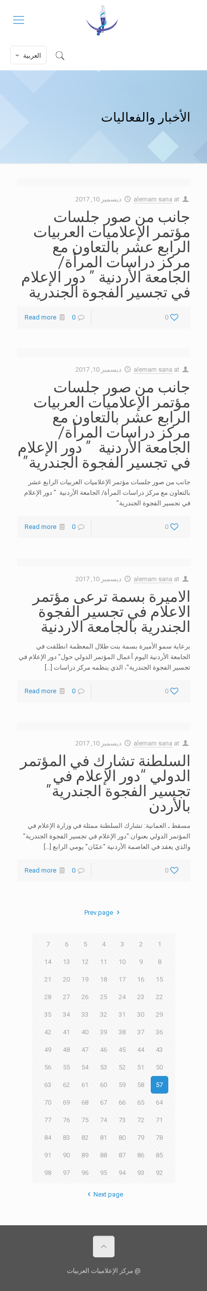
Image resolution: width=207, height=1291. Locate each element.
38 (122, 1032)
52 (122, 1067)
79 (140, 1137)
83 (66, 1137)
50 (159, 1067)
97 (66, 1172)
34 (66, 1014)
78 (159, 1137)
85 (159, 1155)
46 (103, 1049)
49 (47, 1049)
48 (66, 1049)
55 (66, 1067)
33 (84, 1014)
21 (47, 979)
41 (66, 1032)
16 (140, 979)
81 (103, 1137)
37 (140, 1032)
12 (84, 961)
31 (122, 1014)
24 (122, 997)
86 (140, 1155)
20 (66, 979)
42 (47, 1032)
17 (122, 979)
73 (122, 1120)
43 (159, 1049)
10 (122, 961)
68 (84, 1102)
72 (140, 1120)
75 (84, 1120)
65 (140, 1102)
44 (140, 1049)
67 (103, 1102)
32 (103, 1014)
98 (47, 1172)
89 (84, 1155)
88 (103, 1155)
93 (140, 1172)
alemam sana (153, 199)
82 (84, 1137)
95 (103, 1172)
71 (159, 1120)
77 (47, 1120)
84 (47, 1137)
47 (84, 1049)
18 (103, 979)
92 (159, 1172)
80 (122, 1137)
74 (103, 1120)
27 (66, 997)
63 (47, 1085)
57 (159, 1085)
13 (66, 961)
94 (122, 1172)
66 (122, 1102)
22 (159, 997)
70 (47, 1102)
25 (103, 997)
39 (103, 1032)
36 (159, 1032)
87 (122, 1155)
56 (47, 1067)
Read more (40, 317)
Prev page (98, 912)
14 (47, 961)
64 (159, 1102)
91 (47, 1155)
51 (140, 1067)
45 (122, 1049)
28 (47, 997)
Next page (108, 1194)
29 (159, 1014)
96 (84, 1172)
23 (140, 997)
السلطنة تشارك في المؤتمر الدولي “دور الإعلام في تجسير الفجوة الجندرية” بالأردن (105, 782)
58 (140, 1085)
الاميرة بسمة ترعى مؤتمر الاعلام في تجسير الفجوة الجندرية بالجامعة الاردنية (111, 610)
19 (84, 979)
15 (159, 979)
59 (122, 1085)
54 (84, 1067)
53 (103, 1067)
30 (140, 1014)
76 (66, 1120)
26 (84, 997)
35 (47, 1014)
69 (66, 1102)
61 (84, 1085)
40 (84, 1032)
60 (103, 1085)
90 (66, 1155)
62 (66, 1085)
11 (103, 961)
